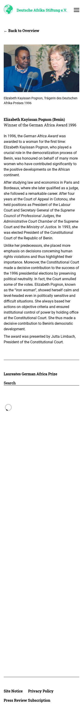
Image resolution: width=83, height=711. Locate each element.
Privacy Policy (40, 690)
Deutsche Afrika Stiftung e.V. (42, 10)
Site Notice (13, 690)
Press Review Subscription (27, 700)
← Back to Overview (21, 30)
